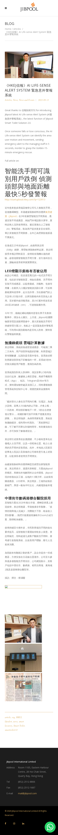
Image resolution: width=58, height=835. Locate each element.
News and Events (26, 99)
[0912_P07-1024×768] (29, 658)
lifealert (8, 721)
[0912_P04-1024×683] (29, 628)
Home (8, 29)
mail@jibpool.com (27, 793)
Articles (17, 29)
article (8, 717)
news (15, 721)
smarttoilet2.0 (11, 729)
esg (13, 717)
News (15, 99)
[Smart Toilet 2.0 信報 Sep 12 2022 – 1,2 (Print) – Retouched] (29, 687)
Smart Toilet (19, 725)
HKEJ (19, 717)
